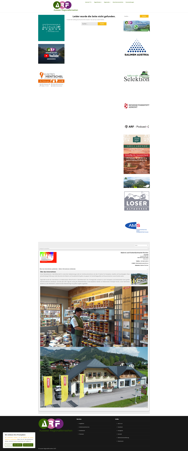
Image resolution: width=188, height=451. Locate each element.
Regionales (106, 2)
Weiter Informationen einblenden (67, 269)
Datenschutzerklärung (123, 437)
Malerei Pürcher (144, 265)
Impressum (120, 441)
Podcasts (81, 434)
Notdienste (82, 430)
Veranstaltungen (130, 2)
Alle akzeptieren (28, 445)
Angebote (81, 423)
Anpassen (8, 445)
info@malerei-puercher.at (141, 263)
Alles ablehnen (17, 445)
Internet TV (88, 2)
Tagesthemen (97, 2)
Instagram (120, 430)
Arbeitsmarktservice (84, 427)
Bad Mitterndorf (142, 257)
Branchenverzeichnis (118, 2)
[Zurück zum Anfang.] (147, 269)
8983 (147, 257)
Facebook (120, 427)
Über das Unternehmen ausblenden (49, 269)
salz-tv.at (120, 423)
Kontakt (120, 434)
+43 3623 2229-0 (144, 261)
